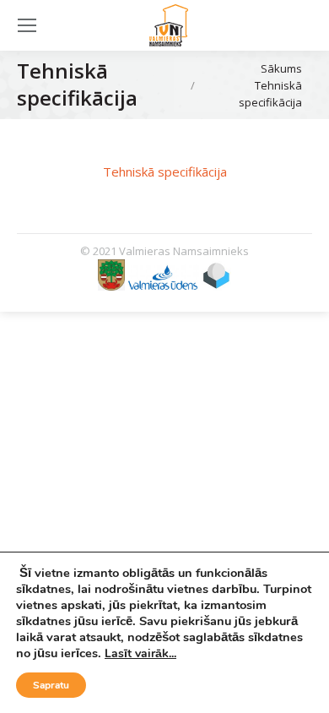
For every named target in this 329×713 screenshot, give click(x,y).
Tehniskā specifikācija (165, 171)
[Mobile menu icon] (27, 25)
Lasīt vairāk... (140, 653)
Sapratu (51, 685)
